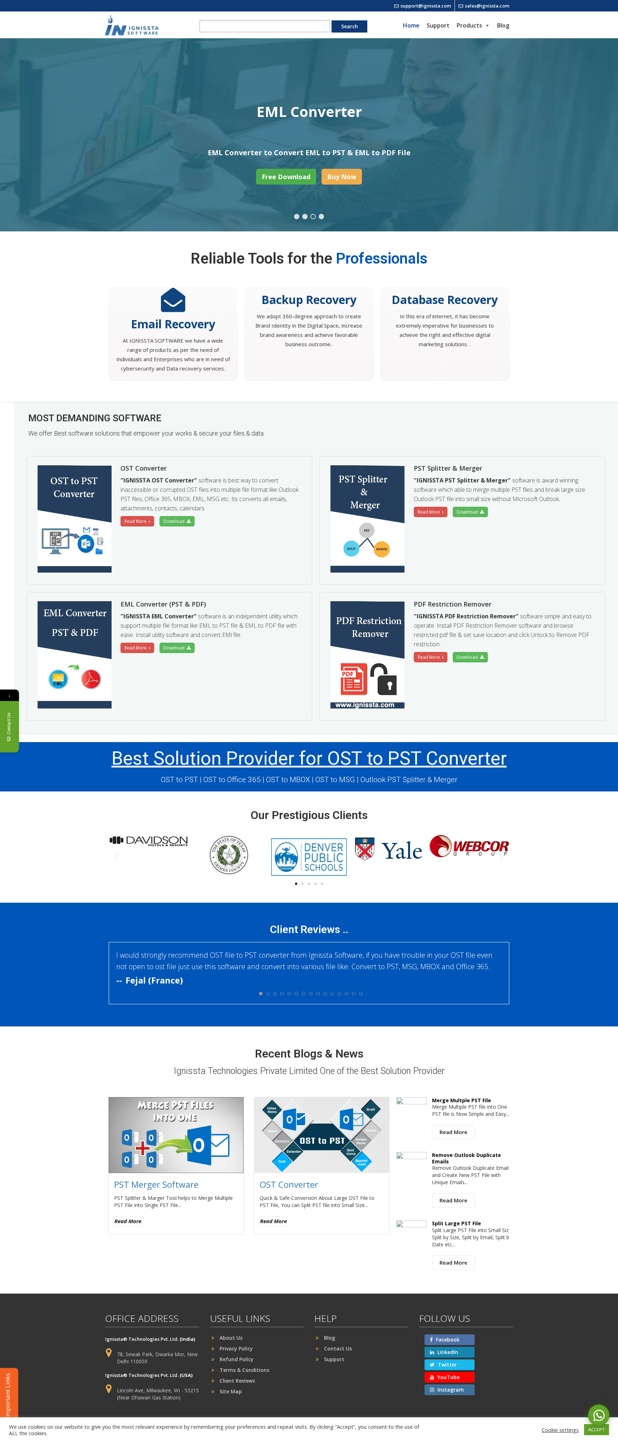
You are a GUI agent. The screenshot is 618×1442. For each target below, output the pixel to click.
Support (438, 25)
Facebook (447, 1339)
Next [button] (580, 135)
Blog (503, 25)
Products (469, 25)
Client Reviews (237, 1380)
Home (411, 25)
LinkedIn (447, 1352)
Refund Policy (237, 1359)
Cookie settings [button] (560, 1430)
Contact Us (338, 1348)
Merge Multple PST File (461, 1100)
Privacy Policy (236, 1348)
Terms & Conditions (244, 1370)
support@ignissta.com (426, 6)
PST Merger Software (156, 1184)
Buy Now (341, 176)
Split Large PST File (456, 1223)
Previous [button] (38, 135)
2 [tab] (305, 216)
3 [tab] (313, 216)
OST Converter (289, 1184)
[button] (116, 856)
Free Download (286, 176)
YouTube (448, 1377)
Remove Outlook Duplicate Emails (466, 1158)
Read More (136, 521)
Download (175, 521)
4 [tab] (321, 216)
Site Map (231, 1391)
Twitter (446, 1364)
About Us (231, 1337)
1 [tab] (296, 216)
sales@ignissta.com (487, 6)
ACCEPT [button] (596, 1429)
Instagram (450, 1389)
